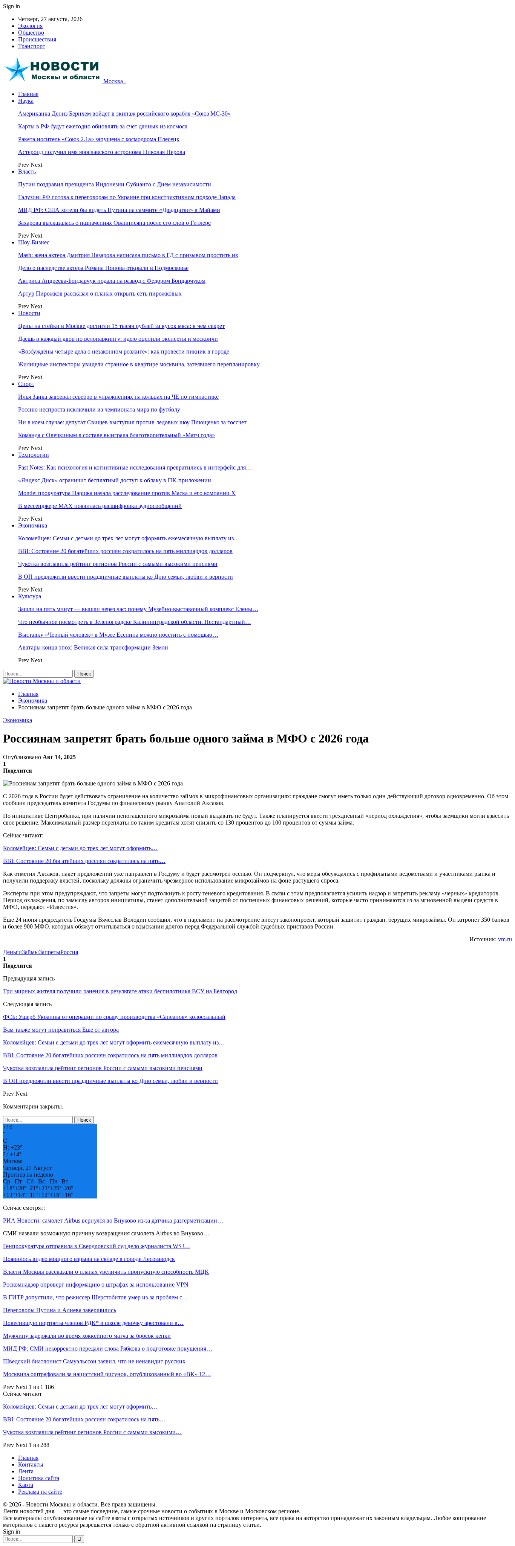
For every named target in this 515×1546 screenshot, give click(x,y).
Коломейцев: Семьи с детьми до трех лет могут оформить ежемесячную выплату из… (129, 538)
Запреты (49, 952)
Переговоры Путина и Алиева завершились (59, 1310)
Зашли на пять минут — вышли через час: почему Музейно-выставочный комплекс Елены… (138, 609)
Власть (27, 171)
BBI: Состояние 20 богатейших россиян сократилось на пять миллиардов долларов (125, 551)
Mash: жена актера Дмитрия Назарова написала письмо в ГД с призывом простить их (128, 255)
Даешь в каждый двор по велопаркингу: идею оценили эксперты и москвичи (118, 338)
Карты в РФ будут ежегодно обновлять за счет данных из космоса (102, 126)
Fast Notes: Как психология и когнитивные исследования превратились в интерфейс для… (135, 467)
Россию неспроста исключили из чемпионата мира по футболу (99, 409)
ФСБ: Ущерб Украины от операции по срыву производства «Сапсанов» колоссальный (114, 1017)
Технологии (33, 454)
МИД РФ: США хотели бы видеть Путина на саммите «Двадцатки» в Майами (119, 210)
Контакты (30, 1464)
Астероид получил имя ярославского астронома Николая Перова (101, 152)
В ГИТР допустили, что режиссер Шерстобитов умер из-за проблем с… (95, 1297)
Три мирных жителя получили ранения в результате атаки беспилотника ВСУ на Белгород (120, 991)
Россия (69, 952)
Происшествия (37, 39)
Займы (30, 952)
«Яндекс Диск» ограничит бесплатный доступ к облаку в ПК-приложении (114, 480)
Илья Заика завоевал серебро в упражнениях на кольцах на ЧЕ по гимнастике (118, 396)
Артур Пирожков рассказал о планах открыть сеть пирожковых (100, 293)
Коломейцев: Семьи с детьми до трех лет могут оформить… (80, 848)
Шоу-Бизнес (33, 242)
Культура (29, 596)
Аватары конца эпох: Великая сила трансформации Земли (93, 647)
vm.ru (505, 939)
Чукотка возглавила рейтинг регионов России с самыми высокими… (92, 1432)
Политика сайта (38, 1478)
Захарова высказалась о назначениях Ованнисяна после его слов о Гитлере (114, 223)
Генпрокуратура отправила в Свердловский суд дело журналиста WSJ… (96, 1246)
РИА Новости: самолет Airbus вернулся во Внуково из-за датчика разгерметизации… (113, 1220)
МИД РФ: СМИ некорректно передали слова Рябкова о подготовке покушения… (107, 1348)
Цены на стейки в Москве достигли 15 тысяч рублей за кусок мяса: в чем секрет (121, 326)
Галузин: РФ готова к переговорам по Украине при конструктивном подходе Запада (127, 197)
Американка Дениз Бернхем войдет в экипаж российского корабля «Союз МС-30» (124, 113)
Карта (25, 1485)
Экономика (32, 525)
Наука (26, 101)
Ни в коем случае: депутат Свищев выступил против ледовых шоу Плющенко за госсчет (132, 422)
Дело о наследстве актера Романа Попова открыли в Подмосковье (103, 268)
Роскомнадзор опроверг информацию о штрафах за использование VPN (96, 1284)
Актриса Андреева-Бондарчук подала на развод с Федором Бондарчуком (111, 280)
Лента (26, 1471)
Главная (28, 94)
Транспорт (31, 46)
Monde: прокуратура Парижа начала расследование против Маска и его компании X (127, 493)
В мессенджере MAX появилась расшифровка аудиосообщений (100, 506)
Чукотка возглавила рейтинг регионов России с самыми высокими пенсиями (118, 564)
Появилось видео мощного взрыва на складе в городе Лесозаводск (89, 1259)
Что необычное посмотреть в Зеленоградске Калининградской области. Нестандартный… (134, 622)
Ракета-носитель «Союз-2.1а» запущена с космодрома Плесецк (98, 139)
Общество (31, 32)
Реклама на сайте (40, 1491)
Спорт (26, 384)
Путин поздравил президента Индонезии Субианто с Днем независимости (114, 184)
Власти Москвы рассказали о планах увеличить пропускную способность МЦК (106, 1272)
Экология (30, 26)
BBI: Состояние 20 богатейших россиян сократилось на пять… (84, 861)
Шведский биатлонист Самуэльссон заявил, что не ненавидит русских (94, 1361)
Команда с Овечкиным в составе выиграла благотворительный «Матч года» (116, 435)
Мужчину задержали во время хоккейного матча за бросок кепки (87, 1336)
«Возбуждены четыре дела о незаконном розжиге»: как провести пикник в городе (123, 351)
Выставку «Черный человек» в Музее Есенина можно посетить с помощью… (118, 634)
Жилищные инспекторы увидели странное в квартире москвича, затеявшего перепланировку (139, 364)
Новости (29, 313)
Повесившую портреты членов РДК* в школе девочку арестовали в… (93, 1323)
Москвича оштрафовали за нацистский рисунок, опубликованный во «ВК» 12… (107, 1374)
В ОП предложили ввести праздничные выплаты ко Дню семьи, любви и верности (125, 576)
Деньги (12, 952)
